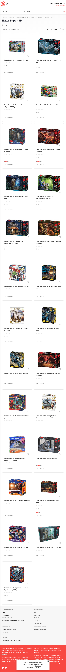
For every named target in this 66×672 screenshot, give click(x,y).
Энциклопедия (38, 623)
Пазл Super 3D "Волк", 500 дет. (47, 458)
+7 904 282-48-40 (57, 3)
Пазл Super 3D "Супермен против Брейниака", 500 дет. (16, 589)
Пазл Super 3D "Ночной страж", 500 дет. (48, 61)
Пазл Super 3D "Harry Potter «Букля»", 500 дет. (14, 106)
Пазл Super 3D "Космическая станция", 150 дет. (14, 459)
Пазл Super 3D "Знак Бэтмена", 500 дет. (48, 287)
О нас (3, 612)
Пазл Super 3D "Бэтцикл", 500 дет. (16, 373)
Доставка (5, 632)
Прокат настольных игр (9, 629)
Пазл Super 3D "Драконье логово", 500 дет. (48, 374)
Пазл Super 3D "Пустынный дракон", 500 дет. (49, 242)
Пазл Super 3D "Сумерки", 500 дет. (16, 60)
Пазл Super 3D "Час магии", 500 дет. (47, 501)
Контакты (5, 635)
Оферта (4, 637)
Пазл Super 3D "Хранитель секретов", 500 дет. (13, 242)
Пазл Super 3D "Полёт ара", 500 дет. (47, 106)
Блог (35, 612)
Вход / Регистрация (40, 629)
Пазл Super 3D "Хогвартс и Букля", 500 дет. (16, 329)
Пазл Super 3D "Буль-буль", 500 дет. (49, 547)
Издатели (37, 617)
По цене (4, 29)
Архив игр (37, 615)
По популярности (14, 29)
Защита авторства (7, 617)
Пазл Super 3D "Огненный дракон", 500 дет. (48, 151)
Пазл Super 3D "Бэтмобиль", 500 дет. (47, 329)
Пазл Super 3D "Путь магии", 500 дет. (16, 197)
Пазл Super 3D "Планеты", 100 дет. (16, 547)
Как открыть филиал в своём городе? (13, 620)
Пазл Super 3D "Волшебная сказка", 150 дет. (16, 151)
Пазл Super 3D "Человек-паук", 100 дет (16, 417)
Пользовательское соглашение (11, 640)
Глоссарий (37, 620)
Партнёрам (5, 615)
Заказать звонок (60, 5)
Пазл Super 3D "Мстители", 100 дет (16, 286)
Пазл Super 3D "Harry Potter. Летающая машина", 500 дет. (46, 417)
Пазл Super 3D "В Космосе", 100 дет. (17, 500)
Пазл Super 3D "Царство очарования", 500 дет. (44, 197)
